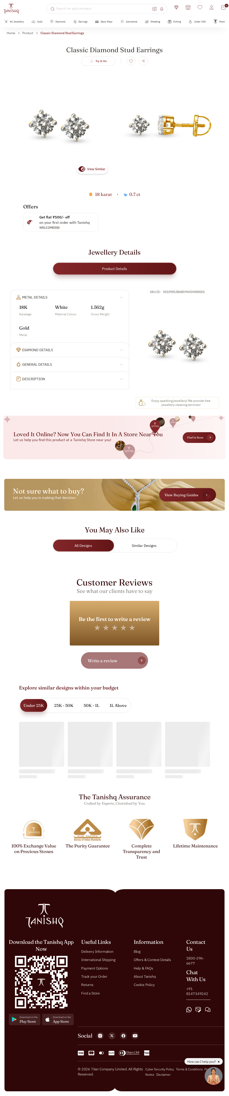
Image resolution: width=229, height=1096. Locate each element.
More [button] (222, 21)
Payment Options (94, 968)
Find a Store (90, 993)
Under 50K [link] (200, 21)
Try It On (101, 61)
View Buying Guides (181, 495)
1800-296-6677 (195, 960)
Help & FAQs (143, 968)
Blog (137, 951)
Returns (87, 985)
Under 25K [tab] (33, 705)
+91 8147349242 (197, 991)
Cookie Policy (144, 985)
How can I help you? (201, 1062)
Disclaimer (163, 1075)
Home (11, 33)
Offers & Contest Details (152, 959)
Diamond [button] (60, 21)
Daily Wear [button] (106, 21)
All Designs (83, 545)
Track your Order (94, 976)
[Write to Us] (198, 1010)
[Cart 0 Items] (223, 7)
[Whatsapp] (189, 1010)
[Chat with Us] (207, 1010)
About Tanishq (145, 976)
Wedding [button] (155, 21)
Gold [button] (39, 21)
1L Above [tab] (118, 705)
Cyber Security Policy (159, 1069)
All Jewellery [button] (17, 21)
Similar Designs (144, 545)
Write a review (102, 660)
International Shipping (98, 959)
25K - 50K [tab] (63, 705)
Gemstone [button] (131, 21)
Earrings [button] (82, 21)
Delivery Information (97, 951)
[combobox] (104, 8)
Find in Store (195, 437)
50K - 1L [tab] (91, 705)
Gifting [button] (177, 21)
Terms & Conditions (189, 1069)
